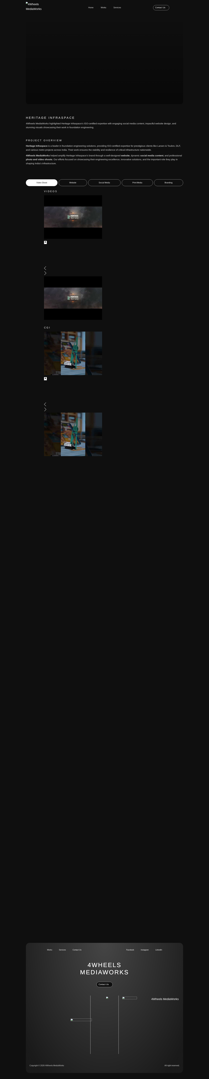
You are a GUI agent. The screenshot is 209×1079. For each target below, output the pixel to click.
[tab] (41, 182)
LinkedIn (158, 950)
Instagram (145, 950)
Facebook (130, 950)
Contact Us (77, 950)
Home (90, 8)
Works (103, 8)
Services (117, 8)
